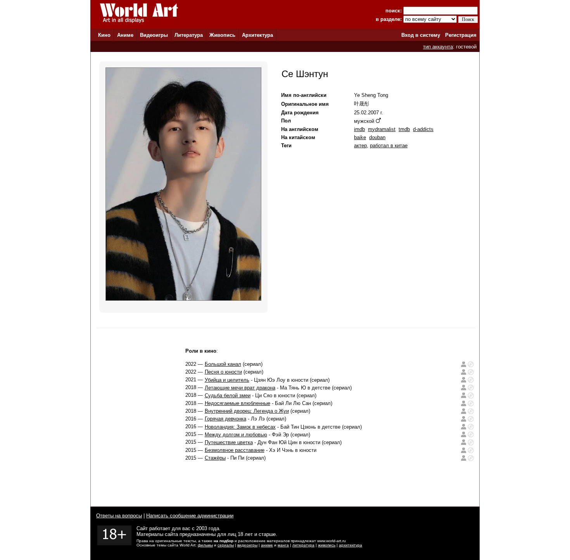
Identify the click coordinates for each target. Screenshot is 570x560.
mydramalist (382, 129)
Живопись (222, 35)
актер (360, 145)
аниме (267, 545)
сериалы (226, 545)
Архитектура (257, 35)
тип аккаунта (438, 47)
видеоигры (247, 545)
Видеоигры (154, 35)
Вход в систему (420, 35)
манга (283, 545)
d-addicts (423, 129)
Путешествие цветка (229, 442)
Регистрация (461, 35)
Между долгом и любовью (236, 435)
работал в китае (389, 145)
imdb (359, 129)
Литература (188, 35)
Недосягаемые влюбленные (237, 403)
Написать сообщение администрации (189, 516)
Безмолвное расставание (234, 450)
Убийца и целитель (227, 380)
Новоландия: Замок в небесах (240, 427)
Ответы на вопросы (119, 516)
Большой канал (223, 364)
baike (360, 137)
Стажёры (215, 458)
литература (303, 545)
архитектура (350, 545)
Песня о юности (223, 372)
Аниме (125, 35)
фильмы (205, 545)
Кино (104, 35)
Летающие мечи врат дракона (240, 388)
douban (377, 137)
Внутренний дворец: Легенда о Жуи (247, 411)
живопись (326, 545)
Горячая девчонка (225, 419)
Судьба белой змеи (227, 395)
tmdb (404, 129)
